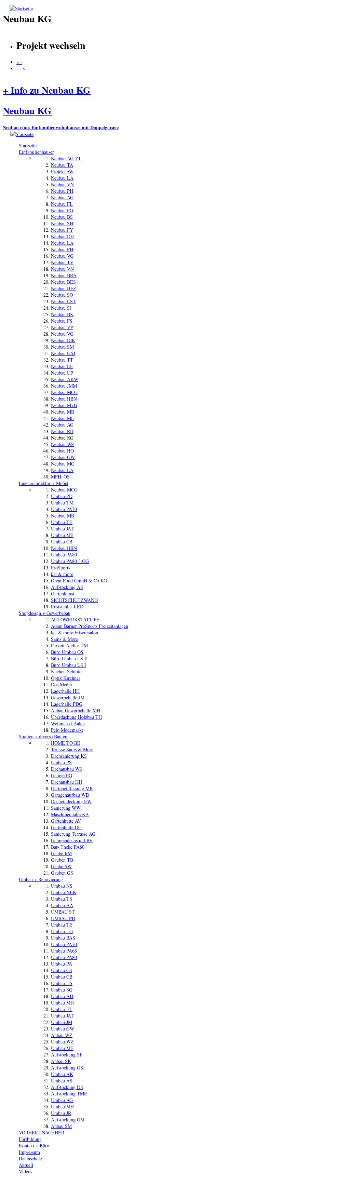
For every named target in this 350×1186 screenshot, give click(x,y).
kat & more (62, 574)
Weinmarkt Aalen (68, 723)
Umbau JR (61, 1113)
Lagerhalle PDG (66, 704)
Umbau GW (62, 1028)
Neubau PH (62, 191)
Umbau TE (61, 522)
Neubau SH (62, 223)
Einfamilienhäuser (36, 152)
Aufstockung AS (67, 587)
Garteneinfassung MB (72, 788)
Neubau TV (62, 262)
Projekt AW (62, 171)
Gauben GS (62, 873)
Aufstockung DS (67, 1087)
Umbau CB (61, 541)
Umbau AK (62, 1074)
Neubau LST (63, 301)
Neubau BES (63, 282)
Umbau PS (61, 762)
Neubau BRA (64, 275)
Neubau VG (62, 256)
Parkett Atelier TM (69, 645)
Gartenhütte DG (66, 827)
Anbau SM (61, 1126)
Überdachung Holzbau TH (76, 717)
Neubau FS (61, 321)
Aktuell (26, 1165)
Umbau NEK (63, 892)
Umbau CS (61, 970)
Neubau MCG (64, 392)
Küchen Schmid (66, 671)
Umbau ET (61, 1009)
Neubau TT (62, 359)
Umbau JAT (62, 528)
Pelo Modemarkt (67, 730)
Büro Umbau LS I (68, 665)
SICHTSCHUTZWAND (74, 600)
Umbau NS (61, 885)
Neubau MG (63, 463)
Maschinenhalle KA (70, 814)
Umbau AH (62, 996)
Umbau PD (61, 496)
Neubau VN (62, 184)
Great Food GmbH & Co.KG (79, 580)
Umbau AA (62, 905)
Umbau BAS (63, 937)
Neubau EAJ (63, 353)
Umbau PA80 (64, 554)
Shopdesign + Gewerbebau (44, 613)
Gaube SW (61, 866)
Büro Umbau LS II (69, 658)
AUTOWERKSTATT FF (75, 619)
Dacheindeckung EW (71, 801)
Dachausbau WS (66, 769)
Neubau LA (62, 178)
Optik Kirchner (65, 678)
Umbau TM (62, 502)
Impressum (29, 1152)
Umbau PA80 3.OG (70, 561)
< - (19, 62)
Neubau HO (62, 450)
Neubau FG (62, 210)
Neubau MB (62, 411)
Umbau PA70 (64, 509)
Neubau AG (62, 197)
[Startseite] (21, 8)
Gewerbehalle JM (67, 697)
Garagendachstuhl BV (72, 840)
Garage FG (61, 775)
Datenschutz (30, 1158)
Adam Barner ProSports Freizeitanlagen (89, 626)
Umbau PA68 (64, 950)
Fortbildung (30, 1139)
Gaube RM (61, 853)
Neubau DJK (63, 340)
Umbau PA (61, 963)
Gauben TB (62, 860)
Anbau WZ (61, 1035)
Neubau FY (62, 230)
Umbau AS (61, 1080)
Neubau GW (63, 457)
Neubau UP (62, 372)
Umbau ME (62, 535)
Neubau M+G (64, 405)
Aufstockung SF (66, 1054)
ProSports (60, 567)
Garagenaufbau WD (70, 795)
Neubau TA (62, 165)
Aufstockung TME (69, 1093)
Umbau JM (61, 1022)
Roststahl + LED (67, 606)
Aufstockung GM (67, 1119)
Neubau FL (62, 204)
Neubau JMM (64, 385)
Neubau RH (62, 431)
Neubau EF (62, 366)
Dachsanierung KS (69, 756)
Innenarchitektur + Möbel (43, 483)
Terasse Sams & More (72, 749)
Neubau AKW (64, 379)
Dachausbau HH (66, 782)
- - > (20, 68)
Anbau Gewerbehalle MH (75, 710)
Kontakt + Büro (34, 1145)
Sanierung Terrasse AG (73, 834)
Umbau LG (62, 931)
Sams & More (64, 639)
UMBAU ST (63, 911)
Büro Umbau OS (67, 652)
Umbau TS (61, 898)
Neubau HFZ (63, 288)
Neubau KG (62, 437)
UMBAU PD (63, 918)
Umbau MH (62, 1002)
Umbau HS (61, 983)
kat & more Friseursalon (74, 632)
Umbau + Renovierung (41, 879)
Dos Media (61, 684)
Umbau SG (61, 989)
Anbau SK (61, 1061)
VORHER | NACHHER (41, 1132)
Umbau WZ (62, 1041)
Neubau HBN (64, 398)
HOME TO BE (65, 743)
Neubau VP (62, 327)
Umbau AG (62, 1100)
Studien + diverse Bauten (43, 736)
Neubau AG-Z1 (66, 158)
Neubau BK (62, 314)
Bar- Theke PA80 (67, 847)
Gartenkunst (62, 593)
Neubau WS (62, 444)
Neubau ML (62, 418)
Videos (25, 1171)
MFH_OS (60, 476)
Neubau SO (62, 295)
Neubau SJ (61, 308)
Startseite (28, 145)
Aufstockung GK (67, 1067)
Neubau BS (62, 217)
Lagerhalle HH (65, 691)
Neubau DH (62, 236)
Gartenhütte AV (66, 821)
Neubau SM (62, 346)
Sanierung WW (66, 808)
